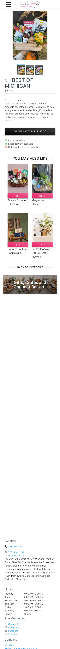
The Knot (13, 634)
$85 (18, 195)
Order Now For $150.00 (30, 131)
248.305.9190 (15, 546)
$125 (42, 195)
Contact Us (14, 624)
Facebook (13, 630)
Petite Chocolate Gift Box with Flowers (41, 253)
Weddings (10, 645)
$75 (18, 244)
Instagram (13, 627)
